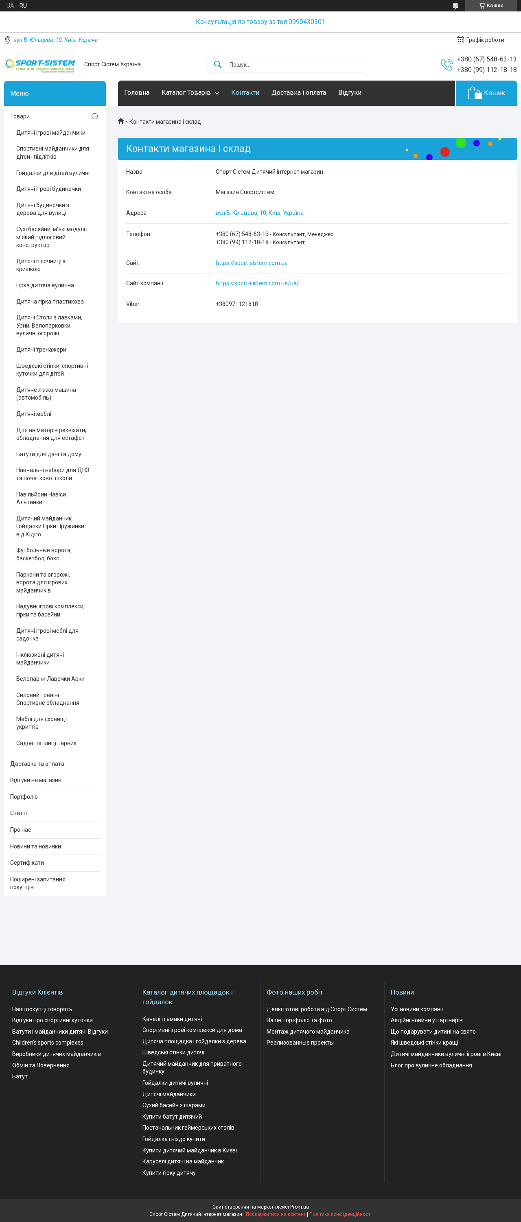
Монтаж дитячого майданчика (308, 1031)
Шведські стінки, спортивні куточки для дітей (52, 370)
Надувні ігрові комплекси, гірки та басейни (50, 610)
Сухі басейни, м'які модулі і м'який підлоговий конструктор (52, 237)
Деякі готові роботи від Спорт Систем (317, 1009)
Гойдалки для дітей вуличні (53, 173)
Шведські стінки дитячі (173, 1052)
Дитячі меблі (33, 414)
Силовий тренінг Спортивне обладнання (47, 699)
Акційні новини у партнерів (427, 1020)
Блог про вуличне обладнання (431, 1065)
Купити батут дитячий (172, 1116)
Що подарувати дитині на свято (433, 1031)
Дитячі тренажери (41, 349)
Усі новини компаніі (417, 1009)
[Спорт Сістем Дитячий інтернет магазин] (41, 64)
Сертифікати (27, 862)
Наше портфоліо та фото (299, 1020)
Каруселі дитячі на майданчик (183, 1161)
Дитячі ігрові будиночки (48, 189)
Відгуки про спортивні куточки (52, 1020)
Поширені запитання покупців (38, 883)
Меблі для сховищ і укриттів (42, 723)
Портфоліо (24, 797)
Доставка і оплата (298, 92)
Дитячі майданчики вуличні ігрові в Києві (446, 1054)
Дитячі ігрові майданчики (50, 132)
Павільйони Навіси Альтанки (41, 498)
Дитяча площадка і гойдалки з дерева (194, 1041)
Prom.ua (299, 1207)
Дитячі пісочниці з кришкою (41, 265)
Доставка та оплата (37, 764)
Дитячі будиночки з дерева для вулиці (42, 209)
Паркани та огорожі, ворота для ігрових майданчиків (43, 582)
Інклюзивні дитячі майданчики (40, 658)
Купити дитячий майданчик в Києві (189, 1150)
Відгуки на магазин (35, 780)
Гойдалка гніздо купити (173, 1139)
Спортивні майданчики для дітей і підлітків (52, 152)
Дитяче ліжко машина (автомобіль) (46, 394)
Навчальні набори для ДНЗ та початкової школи (52, 474)
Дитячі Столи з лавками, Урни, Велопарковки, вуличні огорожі (49, 325)
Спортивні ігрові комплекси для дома (192, 1030)
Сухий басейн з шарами (174, 1105)
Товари (20, 116)
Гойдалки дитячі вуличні (175, 1083)
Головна (136, 92)
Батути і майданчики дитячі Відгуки (60, 1031)
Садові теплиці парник (46, 743)
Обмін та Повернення (41, 1065)
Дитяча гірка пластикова (50, 301)
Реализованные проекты (300, 1042)
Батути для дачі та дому (48, 454)
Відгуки (349, 92)
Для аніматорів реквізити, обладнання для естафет (51, 434)
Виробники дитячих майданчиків (56, 1054)
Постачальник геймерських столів (188, 1127)
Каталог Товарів (186, 92)
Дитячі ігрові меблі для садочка (47, 634)
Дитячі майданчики (169, 1094)
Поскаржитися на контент (276, 1214)
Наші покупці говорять (42, 1009)
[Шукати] (217, 65)
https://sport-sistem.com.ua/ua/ (257, 283)
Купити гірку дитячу (169, 1173)
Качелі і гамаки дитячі (172, 1019)
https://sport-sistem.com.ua (252, 263)
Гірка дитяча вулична (45, 285)
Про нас (20, 829)
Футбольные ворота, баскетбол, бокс (44, 554)
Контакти (245, 92)
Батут (20, 1076)
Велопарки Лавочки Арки (50, 678)
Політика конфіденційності (340, 1214)
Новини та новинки (35, 846)
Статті (18, 813)
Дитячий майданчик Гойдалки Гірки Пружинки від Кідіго (50, 526)
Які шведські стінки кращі (424, 1042)
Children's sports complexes (47, 1042)
